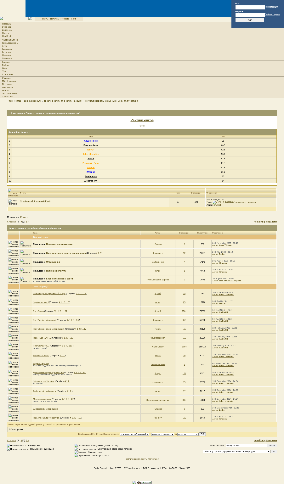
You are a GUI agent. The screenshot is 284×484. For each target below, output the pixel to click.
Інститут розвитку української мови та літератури (111, 101)
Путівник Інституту (56, 271)
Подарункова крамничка (59, 244)
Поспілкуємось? (41, 346)
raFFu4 (90, 150)
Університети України (43, 381)
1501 (184, 311)
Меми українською (42, 399)
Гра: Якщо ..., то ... (42, 338)
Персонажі (7, 84)
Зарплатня (7, 96)
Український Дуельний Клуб (35, 201)
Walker (222, 303)
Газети (5, 90)
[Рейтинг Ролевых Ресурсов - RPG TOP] (144, 482)
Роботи (5, 65)
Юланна (91, 172)
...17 (84, 329)
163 (184, 329)
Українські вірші (40, 302)
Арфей (158, 293)
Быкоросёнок (90, 145)
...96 (77, 320)
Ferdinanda (91, 176)
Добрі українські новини (44, 391)
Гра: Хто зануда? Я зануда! (46, 418)
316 (184, 400)
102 (184, 418)
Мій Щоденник (9, 81)
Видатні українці (41, 363)
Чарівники (7, 58)
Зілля (4, 46)
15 (184, 382)
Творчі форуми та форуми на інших (63, 101)
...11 (79, 418)
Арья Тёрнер (91, 141)
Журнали (6, 78)
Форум (45, 19)
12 (184, 253)
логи (142, 126)
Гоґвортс (64, 19)
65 (184, 302)
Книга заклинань (10, 43)
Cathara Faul (158, 262)
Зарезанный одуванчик (157, 400)
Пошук (5, 33)
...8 (84, 293)
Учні (4, 71)
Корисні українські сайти (59, 279)
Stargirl (90, 167)
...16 (71, 338)
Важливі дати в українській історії (49, 293)
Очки (4, 68)
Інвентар (6, 52)
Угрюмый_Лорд (90, 163)
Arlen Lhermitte (91, 154)
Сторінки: (11, 222)
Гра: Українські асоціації (44, 320)
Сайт (73, 19)
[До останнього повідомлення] (223, 202)
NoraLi (158, 329)
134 (184, 373)
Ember (222, 254)
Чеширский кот (158, 338)
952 (184, 320)
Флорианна (157, 253)
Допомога (7, 30)
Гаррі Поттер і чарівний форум (24, 101)
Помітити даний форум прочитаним (142, 459)
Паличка (54, 19)
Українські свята (41, 355)
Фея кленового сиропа (158, 280)
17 (184, 391)
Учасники (6, 27)
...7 (67, 302)
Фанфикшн (7, 87)
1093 (184, 347)
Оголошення (53, 262)
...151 (65, 311)
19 (184, 355)
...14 (83, 372)
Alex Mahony (90, 181)
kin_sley (158, 418)
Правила (6, 24)
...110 (70, 346)
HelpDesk (6, 36)
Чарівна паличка (10, 40)
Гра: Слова (38, 311)
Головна (6, 62)
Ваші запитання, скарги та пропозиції (66, 253)
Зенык (91, 158)
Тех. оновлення (9, 93)
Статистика (7, 74)
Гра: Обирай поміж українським (48, 329)
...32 (72, 399)
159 (184, 338)
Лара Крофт (158, 347)
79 (184, 293)
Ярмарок (6, 55)
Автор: (215, 245)
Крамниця (7, 49)
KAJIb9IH (217, 205)
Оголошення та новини (245, 202)
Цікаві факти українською (45, 409)
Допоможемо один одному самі (48, 372)
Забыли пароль (272, 14)
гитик (157, 271)
